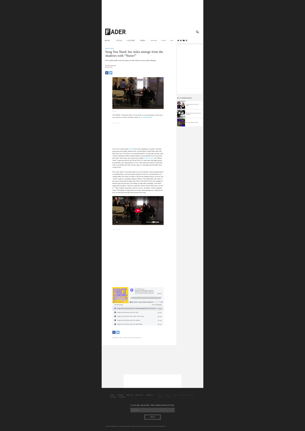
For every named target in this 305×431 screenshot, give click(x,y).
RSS (174, 397)
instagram (186, 40)
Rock (112, 48)
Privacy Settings (136, 426)
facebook (181, 40)
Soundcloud (161, 397)
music (107, 48)
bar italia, (115, 337)
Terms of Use (129, 395)
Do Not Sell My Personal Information (153, 426)
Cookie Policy (149, 395)
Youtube (174, 395)
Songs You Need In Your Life (132, 337)
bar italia (131, 149)
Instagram (182, 395)
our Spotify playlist (146, 117)
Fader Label (113, 397)
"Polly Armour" (149, 158)
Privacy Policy (139, 395)
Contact (112, 395)
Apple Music (191, 395)
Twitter (178, 40)
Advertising (120, 395)
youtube (184, 40)
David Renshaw (111, 65)
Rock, (121, 337)
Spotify (169, 397)
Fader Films (122, 397)
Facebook (166, 395)
